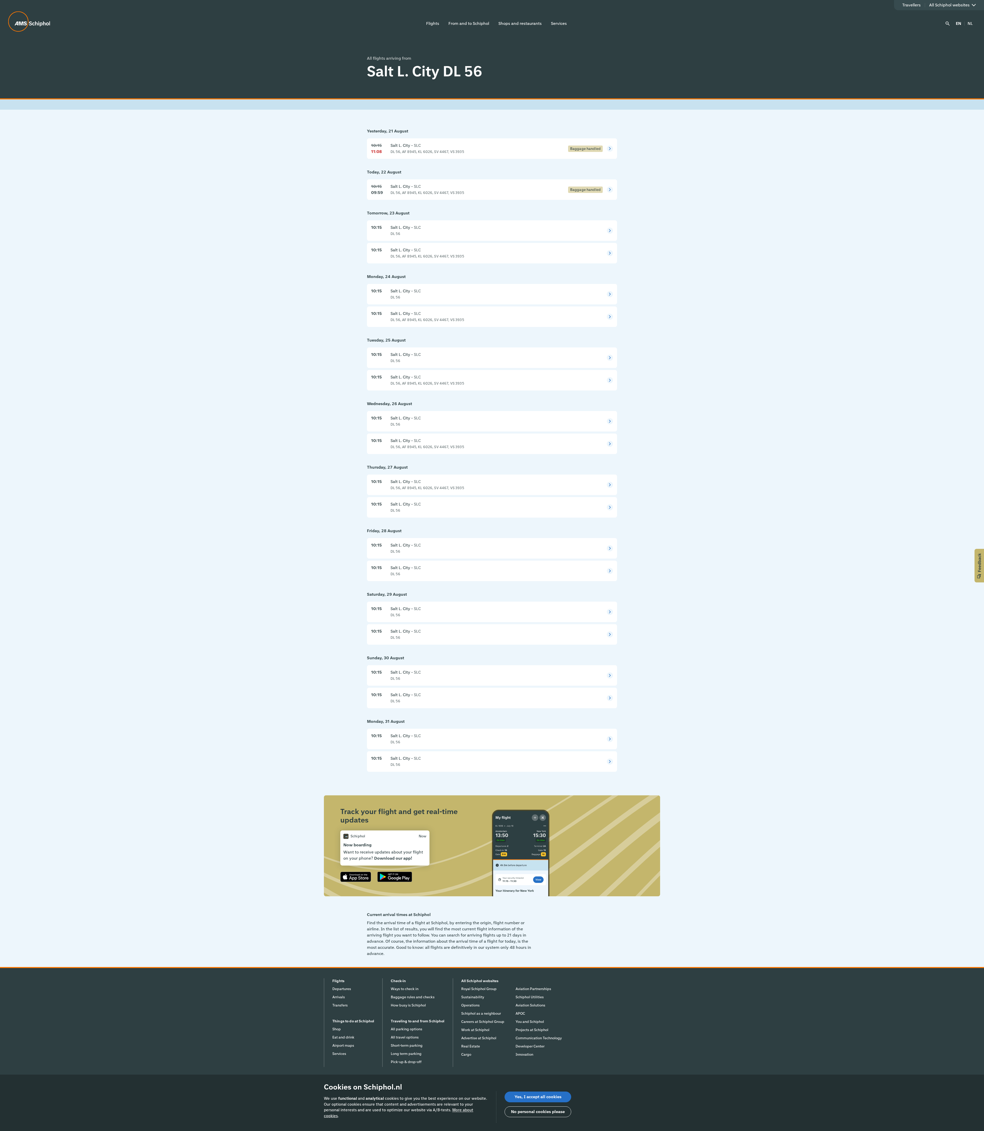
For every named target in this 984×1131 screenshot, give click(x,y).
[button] (979, 565)
